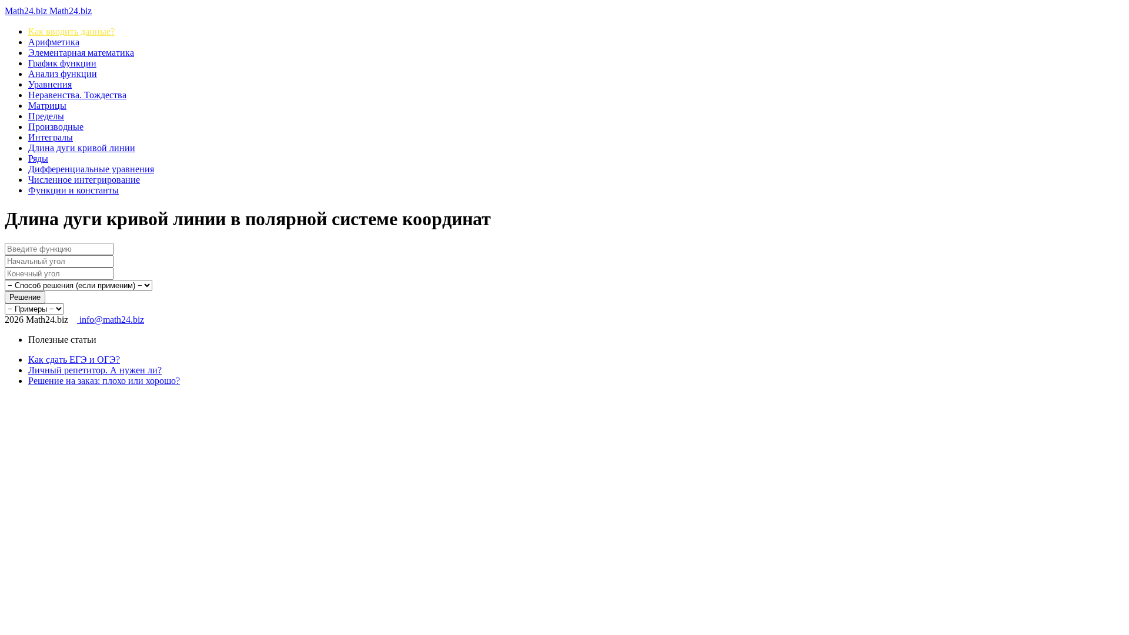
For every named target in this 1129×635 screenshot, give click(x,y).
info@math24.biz (110, 320)
